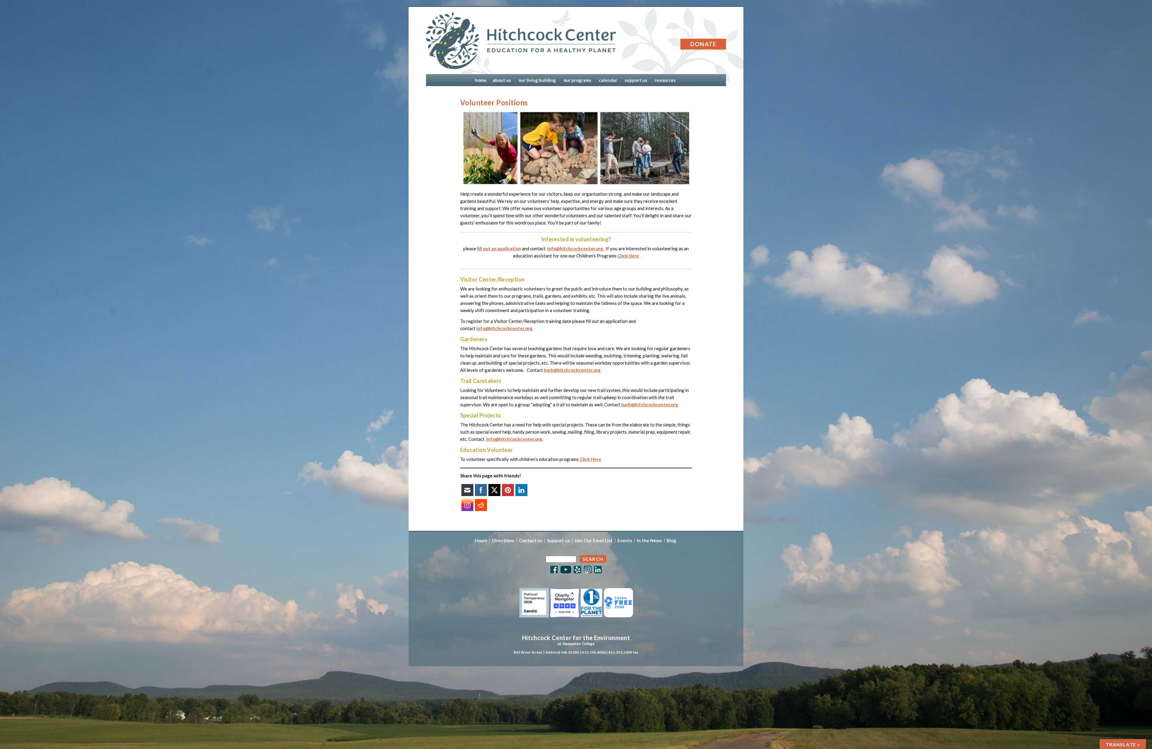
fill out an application (499, 248)
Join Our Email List (593, 541)
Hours (481, 541)
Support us (558, 541)
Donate (703, 44)
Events (624, 541)
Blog (671, 541)
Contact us (530, 541)
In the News (649, 541)
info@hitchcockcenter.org (575, 248)
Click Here (628, 255)
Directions (503, 541)
